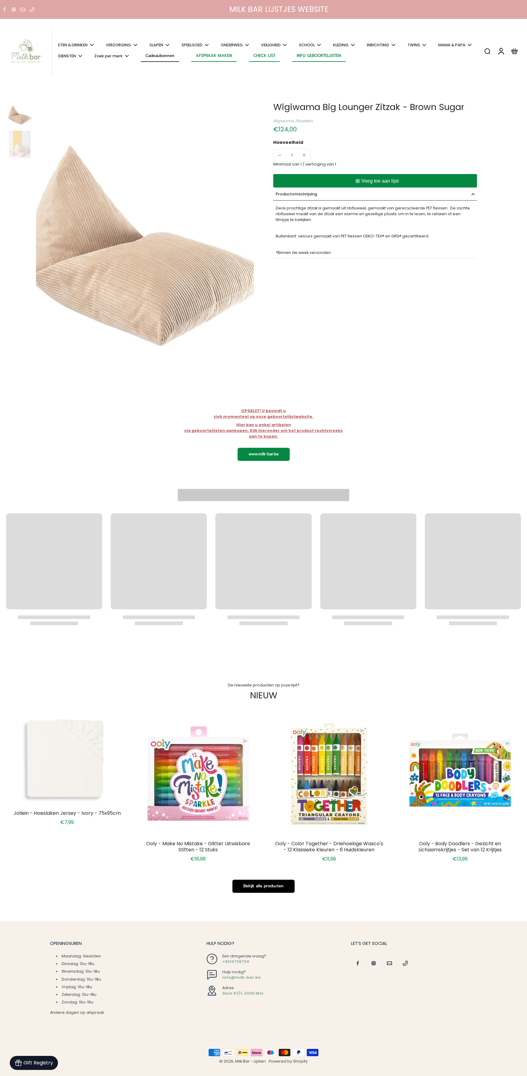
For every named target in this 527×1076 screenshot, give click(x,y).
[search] (487, 51)
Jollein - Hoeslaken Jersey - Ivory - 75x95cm (67, 813)
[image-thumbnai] (20, 115)
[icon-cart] (514, 51)
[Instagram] (13, 9)
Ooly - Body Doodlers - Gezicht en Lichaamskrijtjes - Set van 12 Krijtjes (460, 846)
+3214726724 (235, 961)
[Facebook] (4, 9)
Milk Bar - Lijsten (250, 1061)
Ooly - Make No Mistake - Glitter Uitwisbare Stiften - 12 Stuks (198, 846)
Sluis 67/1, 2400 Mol (242, 993)
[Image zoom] (145, 246)
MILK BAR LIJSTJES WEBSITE (278, 9)
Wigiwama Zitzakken (293, 121)
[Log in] (500, 51)
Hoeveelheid (288, 142)
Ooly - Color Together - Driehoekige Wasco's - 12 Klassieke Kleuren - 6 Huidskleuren (329, 846)
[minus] (280, 155)
